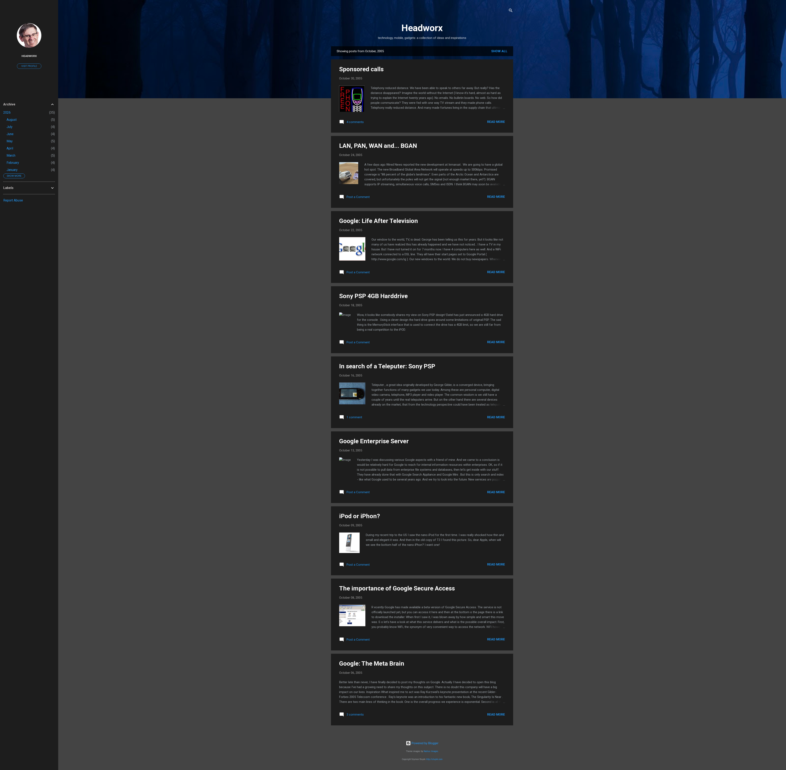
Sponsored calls (361, 69)
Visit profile (29, 66)
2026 (7, 112)
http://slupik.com (434, 759)
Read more (496, 122)
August (12, 120)
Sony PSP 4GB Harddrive (373, 296)
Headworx (422, 28)
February (13, 163)
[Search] (510, 11)
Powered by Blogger (424, 743)
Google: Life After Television (378, 220)
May (10, 141)
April (10, 148)
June (10, 134)
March (11, 155)
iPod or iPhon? (359, 516)
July (9, 127)
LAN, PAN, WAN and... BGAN (378, 145)
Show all (499, 51)
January (12, 170)
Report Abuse (13, 200)
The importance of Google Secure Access (397, 588)
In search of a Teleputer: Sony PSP (387, 366)
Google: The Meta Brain (371, 663)
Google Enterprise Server (374, 441)
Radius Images (431, 751)
